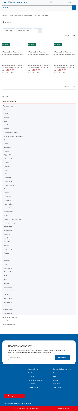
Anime (6, 113)
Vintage (6, 294)
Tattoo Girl (7, 272)
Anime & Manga (10, 159)
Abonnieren (62, 357)
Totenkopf (7, 283)
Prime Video (9, 174)
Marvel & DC (9, 166)
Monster (6, 245)
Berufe (6, 121)
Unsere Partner (33, 387)
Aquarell (6, 117)
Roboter (6, 257)
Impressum (56, 384)
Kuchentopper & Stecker (9, 317)
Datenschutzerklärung (41, 350)
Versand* (28, 403)
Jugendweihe (8, 211)
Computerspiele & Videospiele (13, 136)
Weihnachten (8, 302)
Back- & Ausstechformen (9, 321)
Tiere (5, 279)
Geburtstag (7, 196)
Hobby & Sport (8, 204)
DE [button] (50, 2)
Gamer (6, 189)
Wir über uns (32, 373)
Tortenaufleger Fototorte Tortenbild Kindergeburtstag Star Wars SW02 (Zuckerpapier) (39, 67)
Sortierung (8, 30)
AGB (54, 376)
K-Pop (7, 162)
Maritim (6, 238)
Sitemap (55, 380)
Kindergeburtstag (9, 223)
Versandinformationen (35, 380)
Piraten (6, 253)
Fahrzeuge (7, 147)
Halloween (7, 200)
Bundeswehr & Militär (11, 132)
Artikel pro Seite (23, 30)
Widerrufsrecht (57, 387)
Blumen (6, 128)
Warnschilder (8, 298)
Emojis (6, 144)
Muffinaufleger (7, 309)
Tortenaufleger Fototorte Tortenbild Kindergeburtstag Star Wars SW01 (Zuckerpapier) (13, 67)
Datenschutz (57, 373)
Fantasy (6, 151)
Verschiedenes (9, 291)
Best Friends (8, 125)
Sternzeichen (8, 268)
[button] (57, 2)
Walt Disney (8, 181)
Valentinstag (8, 287)
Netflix (7, 170)
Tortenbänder (7, 313)
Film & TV (7, 155)
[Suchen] (74, 7)
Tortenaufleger (8, 106)
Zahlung (31, 376)
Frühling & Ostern (9, 185)
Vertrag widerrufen (14, 396)
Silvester (7, 260)
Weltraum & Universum (11, 306)
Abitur (6, 110)
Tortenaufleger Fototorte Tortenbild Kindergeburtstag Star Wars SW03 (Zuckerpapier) (65, 67)
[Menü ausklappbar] (5, 1)
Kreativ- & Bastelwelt (8, 324)
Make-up (7, 234)
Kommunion (8, 226)
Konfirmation (8, 230)
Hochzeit (7, 208)
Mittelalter (7, 242)
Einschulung (8, 140)
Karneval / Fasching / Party (12, 219)
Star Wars (8, 177)
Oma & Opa (8, 249)
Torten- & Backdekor (9, 101)
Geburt (6, 193)
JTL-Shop (67, 408)
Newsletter (31, 384)
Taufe (6, 275)
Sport (6, 264)
